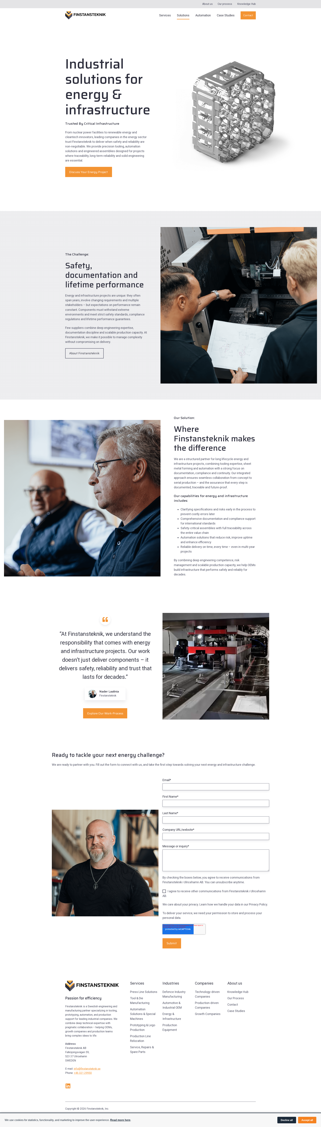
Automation (203, 15)
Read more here (120, 1120)
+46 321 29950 (83, 1073)
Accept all (307, 1120)
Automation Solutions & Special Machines (142, 1013)
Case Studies (226, 15)
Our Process (235, 998)
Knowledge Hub (246, 4)
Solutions (183, 15)
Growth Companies (208, 1014)
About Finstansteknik (84, 353)
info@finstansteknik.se (87, 1068)
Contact (248, 15)
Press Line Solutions (143, 992)
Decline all (287, 1120)
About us (207, 4)
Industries (171, 983)
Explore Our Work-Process (105, 713)
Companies (204, 983)
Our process (225, 4)
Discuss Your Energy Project (88, 172)
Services (165, 15)
